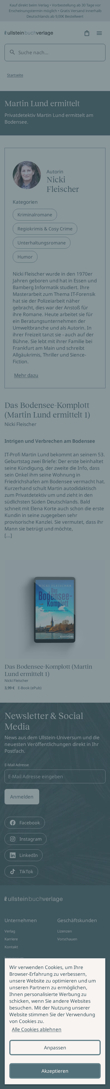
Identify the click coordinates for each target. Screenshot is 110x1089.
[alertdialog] (55, 1021)
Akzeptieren (55, 1071)
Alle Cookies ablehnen (36, 1029)
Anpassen (55, 1047)
